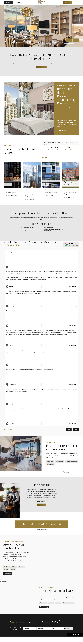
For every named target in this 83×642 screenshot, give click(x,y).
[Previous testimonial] (69, 429)
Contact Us (17, 2)
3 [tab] (65, 43)
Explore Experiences (40, 501)
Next (76, 40)
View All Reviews (8, 429)
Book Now (66, 2)
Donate (67, 622)
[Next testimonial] (76, 429)
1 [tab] (55, 43)
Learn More (60, 130)
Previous (69, 40)
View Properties (40, 66)
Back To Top (75, 634)
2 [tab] (60, 43)
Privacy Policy (25, 634)
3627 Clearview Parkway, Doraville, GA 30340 (29, 622)
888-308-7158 (9, 2)
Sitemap (16, 634)
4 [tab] (74, 43)
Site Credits (7, 634)
